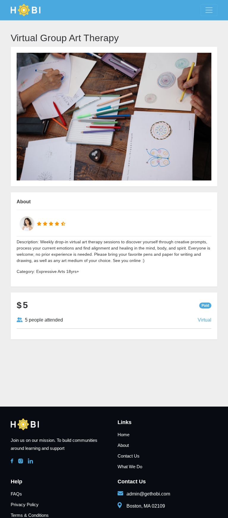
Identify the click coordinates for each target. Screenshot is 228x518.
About (123, 445)
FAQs (16, 493)
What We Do (130, 466)
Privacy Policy (25, 504)
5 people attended (43, 319)
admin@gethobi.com (148, 493)
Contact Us (129, 455)
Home (123, 434)
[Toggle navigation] (209, 10)
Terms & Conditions (30, 515)
